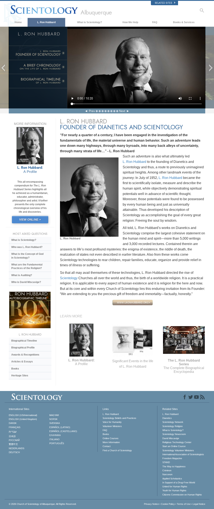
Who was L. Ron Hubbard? (26, 247)
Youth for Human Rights (174, 490)
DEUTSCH (14, 452)
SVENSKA (54, 423)
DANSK (13, 423)
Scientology (69, 278)
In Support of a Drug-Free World (178, 482)
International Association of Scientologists (183, 454)
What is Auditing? (21, 275)
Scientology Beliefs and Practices (119, 418)
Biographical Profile (23, 347)
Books (15, 368)
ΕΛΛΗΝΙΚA (55, 435)
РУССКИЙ (14, 440)
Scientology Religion (172, 426)
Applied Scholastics (172, 478)
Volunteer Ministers (112, 426)
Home (18, 22)
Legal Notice (199, 504)
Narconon (167, 474)
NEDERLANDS (16, 448)
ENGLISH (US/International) (23, 415)
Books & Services (184, 22)
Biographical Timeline (24, 340)
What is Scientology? (89, 22)
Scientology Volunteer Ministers (178, 450)
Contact (107, 446)
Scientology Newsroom (174, 434)
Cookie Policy (168, 504)
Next (122, 111)
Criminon (166, 470)
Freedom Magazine (172, 458)
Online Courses (110, 438)
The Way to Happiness (174, 466)
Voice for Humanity (112, 422)
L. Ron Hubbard (46, 22)
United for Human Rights (174, 486)
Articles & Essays (22, 361)
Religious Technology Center (176, 442)
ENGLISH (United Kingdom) (23, 419)
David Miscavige (170, 438)
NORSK (53, 419)
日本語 (12, 436)
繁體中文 (13, 444)
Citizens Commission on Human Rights (182, 494)
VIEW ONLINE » (30, 219)
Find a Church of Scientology (117, 450)
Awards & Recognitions (25, 354)
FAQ (154, 22)
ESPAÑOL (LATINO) (59, 427)
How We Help (130, 22)
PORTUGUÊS (56, 443)
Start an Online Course (174, 446)
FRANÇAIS (14, 427)
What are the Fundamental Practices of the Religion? (26, 266)
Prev (92, 111)
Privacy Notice (151, 504)
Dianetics (167, 418)
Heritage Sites (19, 375)
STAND (166, 462)
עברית (13, 431)
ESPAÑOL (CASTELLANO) (63, 431)
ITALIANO (54, 439)
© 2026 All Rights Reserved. (42, 504)
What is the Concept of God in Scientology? (27, 256)
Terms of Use (184, 504)
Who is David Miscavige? (26, 282)
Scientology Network (172, 422)
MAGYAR (54, 415)
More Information (111, 442)
